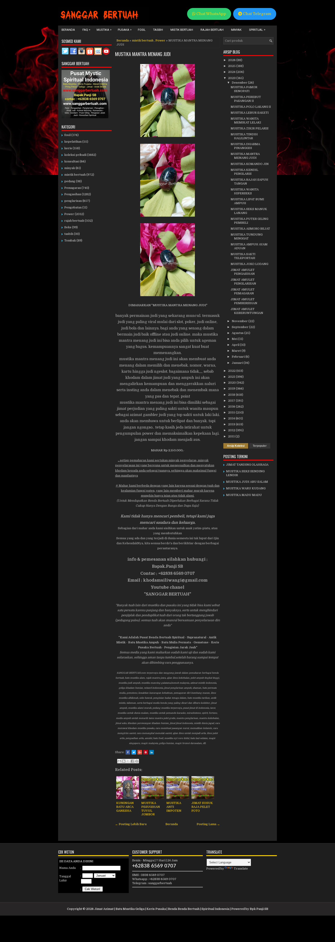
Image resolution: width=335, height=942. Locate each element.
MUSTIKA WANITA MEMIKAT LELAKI (246, 120)
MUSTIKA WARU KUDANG (245, 488)
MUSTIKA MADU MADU (244, 495)
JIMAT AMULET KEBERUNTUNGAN (247, 311)
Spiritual (257, 29)
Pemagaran (72, 188)
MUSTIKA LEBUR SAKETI (250, 112)
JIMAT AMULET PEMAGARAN (243, 291)
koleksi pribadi (75, 155)
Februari (238, 356)
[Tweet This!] (133, 752)
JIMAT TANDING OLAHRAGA (247, 464)
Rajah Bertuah (212, 29)
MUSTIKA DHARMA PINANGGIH (245, 146)
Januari (238, 362)
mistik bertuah (142, 40)
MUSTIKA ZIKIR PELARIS (249, 128)
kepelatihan (73, 141)
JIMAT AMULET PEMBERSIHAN (244, 301)
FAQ (86, 29)
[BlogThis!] (123, 761)
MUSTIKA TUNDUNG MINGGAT (247, 236)
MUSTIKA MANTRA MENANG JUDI (143, 53)
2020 (232, 382)
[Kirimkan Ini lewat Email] (119, 761)
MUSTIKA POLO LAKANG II (251, 106)
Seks (67, 227)
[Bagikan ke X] (128, 761)
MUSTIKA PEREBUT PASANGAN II (246, 99)
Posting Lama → (208, 824)
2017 (232, 400)
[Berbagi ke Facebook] (132, 761)
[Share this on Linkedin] (151, 752)
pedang (69, 181)
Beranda (68, 29)
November (240, 321)
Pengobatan (73, 207)
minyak (69, 168)
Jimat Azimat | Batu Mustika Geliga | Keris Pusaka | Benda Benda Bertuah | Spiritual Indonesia (161, 909)
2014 (232, 418)
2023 (232, 78)
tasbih (68, 234)
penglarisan (73, 201)
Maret (237, 350)
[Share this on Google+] (139, 752)
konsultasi (71, 161)
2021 (232, 376)
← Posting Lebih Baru (131, 824)
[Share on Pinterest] (145, 752)
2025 (232, 66)
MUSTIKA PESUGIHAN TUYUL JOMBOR (150, 808)
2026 (232, 60)
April (236, 345)
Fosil (142, 29)
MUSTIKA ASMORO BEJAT (250, 228)
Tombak (70, 240)
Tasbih (158, 29)
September (240, 327)
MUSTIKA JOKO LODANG (249, 264)
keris (68, 148)
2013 (232, 424)
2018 (232, 394)
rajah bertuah (74, 220)
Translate (241, 868)
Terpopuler (260, 445)
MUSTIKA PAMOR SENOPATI (244, 89)
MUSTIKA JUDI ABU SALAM (247, 481)
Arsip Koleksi (236, 445)
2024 (232, 72)
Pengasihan (72, 194)
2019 (232, 388)
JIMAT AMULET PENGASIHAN (243, 271)
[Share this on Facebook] (128, 752)
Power (160, 40)
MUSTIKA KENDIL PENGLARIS (244, 171)
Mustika (104, 29)
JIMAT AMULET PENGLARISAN (243, 281)
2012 (232, 430)
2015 (232, 412)
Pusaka (124, 29)
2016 (232, 406)
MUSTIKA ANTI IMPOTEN (173, 806)
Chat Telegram (256, 14)
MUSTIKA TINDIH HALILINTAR (244, 136)
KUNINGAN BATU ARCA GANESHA (125, 806)
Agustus (238, 333)
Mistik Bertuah (181, 29)
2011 (231, 436)
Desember (240, 82)
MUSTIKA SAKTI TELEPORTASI (243, 256)
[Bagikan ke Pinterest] (136, 761)
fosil (67, 135)
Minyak (236, 29)
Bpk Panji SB (259, 909)
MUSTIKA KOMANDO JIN (250, 164)
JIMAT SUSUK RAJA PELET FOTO (202, 806)
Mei (235, 339)
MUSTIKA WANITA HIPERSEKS (245, 191)
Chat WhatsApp (211, 14)
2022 (232, 370)
